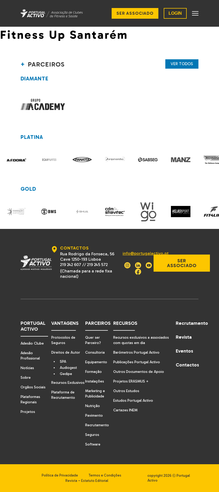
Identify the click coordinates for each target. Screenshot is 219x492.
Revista (184, 337)
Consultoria (95, 352)
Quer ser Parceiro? (93, 340)
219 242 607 (70, 264)
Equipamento (96, 362)
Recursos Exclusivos (67, 382)
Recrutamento (97, 425)
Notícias (27, 368)
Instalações (94, 381)
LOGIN (175, 13)
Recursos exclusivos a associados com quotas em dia (141, 340)
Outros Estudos (126, 391)
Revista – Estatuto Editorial (86, 481)
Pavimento (94, 415)
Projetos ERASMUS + (130, 381)
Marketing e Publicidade (95, 394)
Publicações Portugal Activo (136, 362)
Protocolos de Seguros (63, 340)
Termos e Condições (105, 475)
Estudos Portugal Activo (133, 400)
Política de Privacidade (60, 475)
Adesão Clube (32, 343)
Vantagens (65, 323)
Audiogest (68, 368)
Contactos (187, 365)
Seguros (92, 434)
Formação (93, 371)
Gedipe (66, 374)
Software (92, 444)
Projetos (28, 411)
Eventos (184, 351)
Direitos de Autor (65, 352)
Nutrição (92, 406)
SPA (63, 362)
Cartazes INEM (125, 410)
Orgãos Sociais (33, 387)
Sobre (26, 377)
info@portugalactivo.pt (146, 253)
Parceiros (98, 323)
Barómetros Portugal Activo (136, 352)
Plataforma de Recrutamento (63, 395)
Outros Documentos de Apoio (138, 371)
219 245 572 (97, 264)
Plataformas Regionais (30, 399)
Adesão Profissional (30, 356)
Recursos (125, 323)
